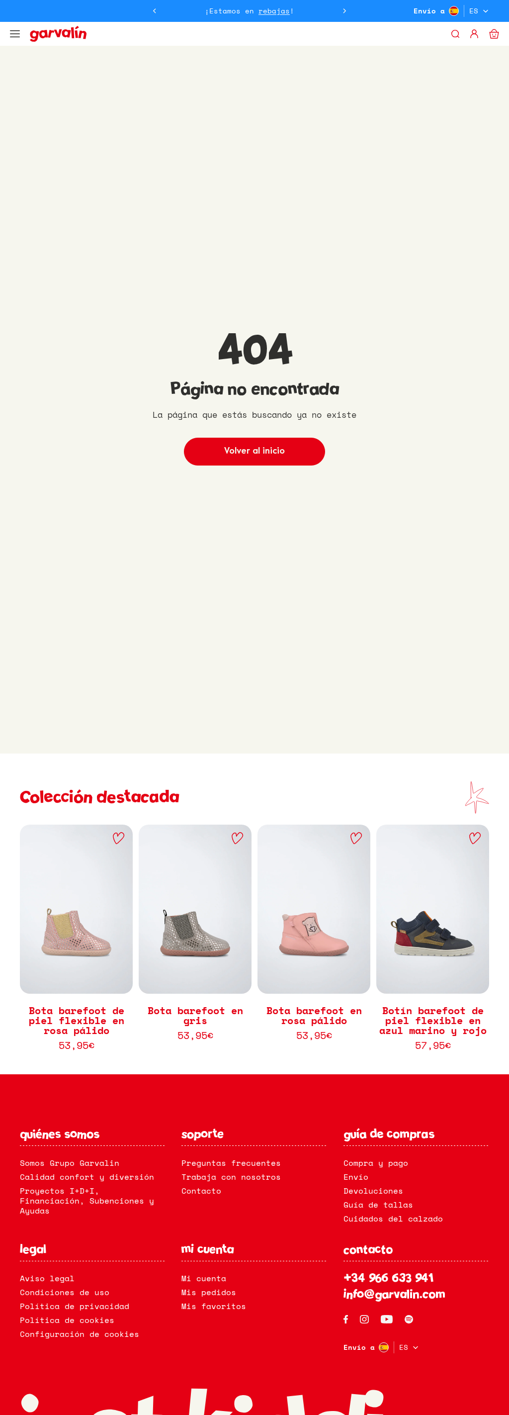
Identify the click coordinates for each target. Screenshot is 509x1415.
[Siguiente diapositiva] (344, 11)
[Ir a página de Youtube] (387, 1319)
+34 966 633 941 (388, 1279)
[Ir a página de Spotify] (409, 1319)
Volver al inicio (254, 451)
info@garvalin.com (394, 1295)
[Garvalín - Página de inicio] (239, 34)
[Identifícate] (474, 34)
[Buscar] (455, 34)
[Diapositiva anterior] (155, 11)
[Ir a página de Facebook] (345, 1319)
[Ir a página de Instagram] (364, 1319)
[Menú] (15, 34)
